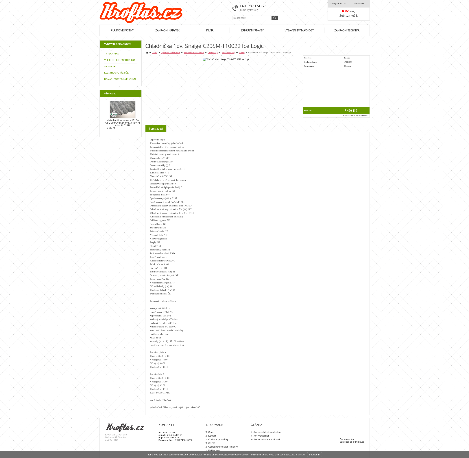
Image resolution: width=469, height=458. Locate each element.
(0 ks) (348, 11)
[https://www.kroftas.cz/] (163, 12)
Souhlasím (314, 454)
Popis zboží (156, 128)
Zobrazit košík (348, 15)
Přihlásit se (359, 3)
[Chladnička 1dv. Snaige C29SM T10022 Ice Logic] (226, 59)
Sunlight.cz (358, 442)
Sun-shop (344, 442)
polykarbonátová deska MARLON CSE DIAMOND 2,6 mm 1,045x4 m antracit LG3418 (122, 123)
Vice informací (298, 454)
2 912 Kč (111, 128)
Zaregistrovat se (338, 3)
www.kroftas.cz (171, 437)
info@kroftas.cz (249, 10)
